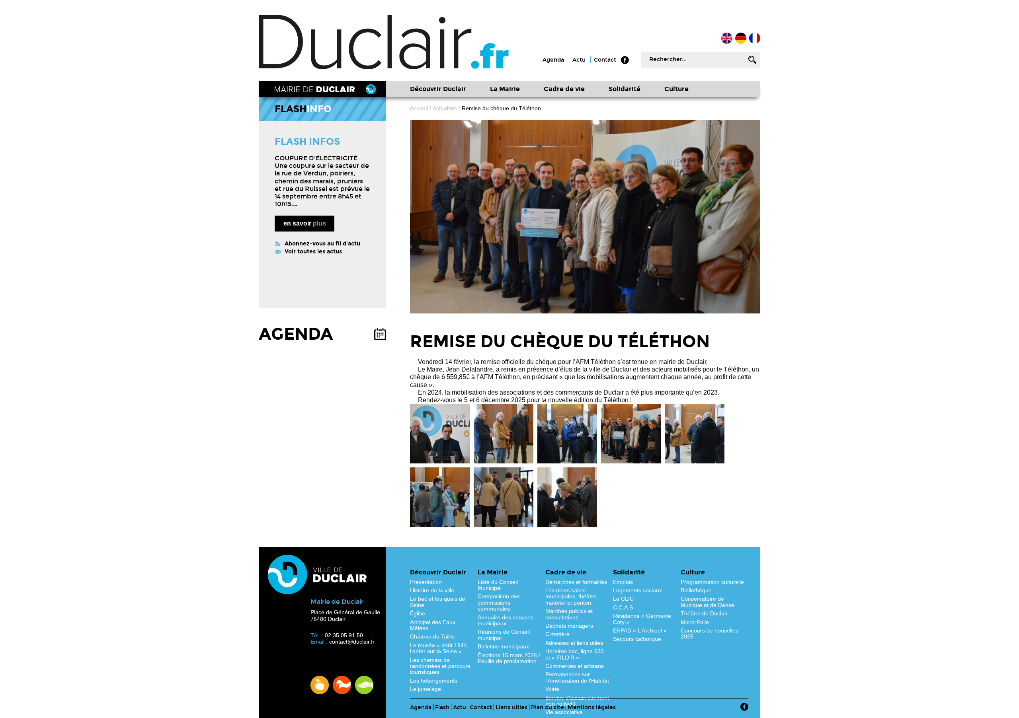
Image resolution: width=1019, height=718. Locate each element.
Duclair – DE (740, 38)
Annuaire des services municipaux (505, 620)
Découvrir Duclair (438, 89)
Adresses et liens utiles (574, 643)
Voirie (552, 689)
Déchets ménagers (569, 626)
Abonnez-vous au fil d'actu (322, 243)
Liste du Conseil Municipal (498, 585)
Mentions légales (592, 707)
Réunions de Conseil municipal (504, 634)
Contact (605, 59)
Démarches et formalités (576, 582)
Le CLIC (623, 598)
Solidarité (624, 89)
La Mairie (505, 89)
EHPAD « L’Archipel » (640, 630)
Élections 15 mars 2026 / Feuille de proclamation (509, 658)
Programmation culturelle (712, 582)
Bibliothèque (696, 590)
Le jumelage (425, 689)
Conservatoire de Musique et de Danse (707, 601)
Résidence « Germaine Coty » (642, 619)
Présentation (426, 582)
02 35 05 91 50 (344, 635)
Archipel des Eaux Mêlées (432, 625)
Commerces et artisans (574, 666)
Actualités (445, 108)
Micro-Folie (695, 622)
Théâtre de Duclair (704, 613)
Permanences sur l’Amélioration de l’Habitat (577, 677)
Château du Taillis (432, 636)
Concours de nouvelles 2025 (709, 633)
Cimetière (557, 634)
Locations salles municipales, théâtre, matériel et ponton (571, 596)
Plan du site (547, 707)
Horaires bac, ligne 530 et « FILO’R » (574, 654)
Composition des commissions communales (499, 602)
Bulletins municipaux (503, 646)
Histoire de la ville (432, 590)
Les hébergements (433, 680)
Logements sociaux (637, 590)
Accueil (754, 38)
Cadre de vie (564, 89)
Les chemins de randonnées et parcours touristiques (440, 666)
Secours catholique (637, 639)
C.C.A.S (623, 607)
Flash (442, 707)
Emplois (623, 582)
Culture (676, 89)
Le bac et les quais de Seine (437, 601)
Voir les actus (313, 251)
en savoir (304, 223)
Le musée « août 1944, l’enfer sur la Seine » (439, 648)
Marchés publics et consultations (569, 614)
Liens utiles (511, 707)
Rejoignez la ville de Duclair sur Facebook (625, 60)
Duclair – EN (726, 38)
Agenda (553, 59)
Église (417, 613)
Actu (579, 59)
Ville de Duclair (384, 42)
